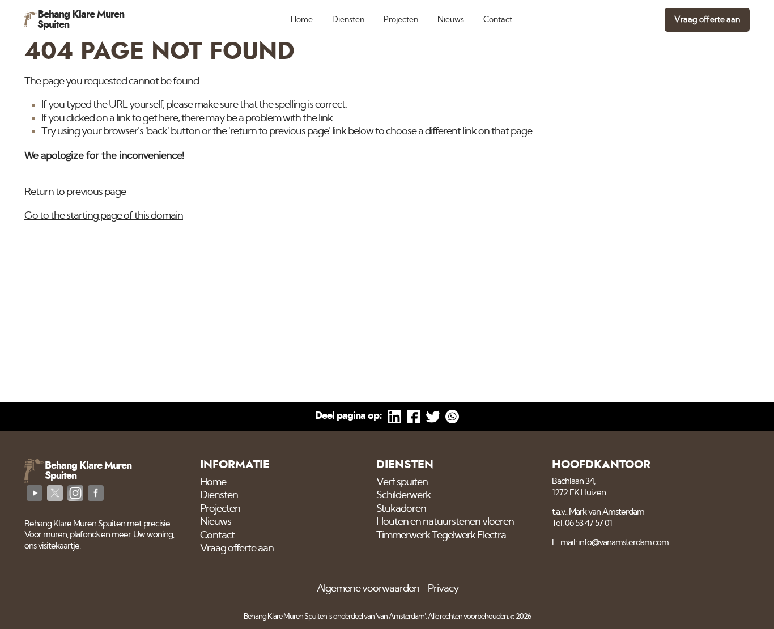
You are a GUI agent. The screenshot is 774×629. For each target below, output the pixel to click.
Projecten (401, 19)
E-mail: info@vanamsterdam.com (610, 542)
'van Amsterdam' (401, 616)
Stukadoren (401, 509)
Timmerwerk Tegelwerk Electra (441, 535)
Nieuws (450, 19)
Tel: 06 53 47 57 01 (582, 523)
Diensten (348, 19)
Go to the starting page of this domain (103, 216)
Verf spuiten (402, 482)
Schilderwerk (403, 495)
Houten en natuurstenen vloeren (445, 522)
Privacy (443, 589)
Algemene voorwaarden (368, 589)
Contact (497, 19)
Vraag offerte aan (707, 19)
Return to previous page (75, 192)
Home (302, 19)
